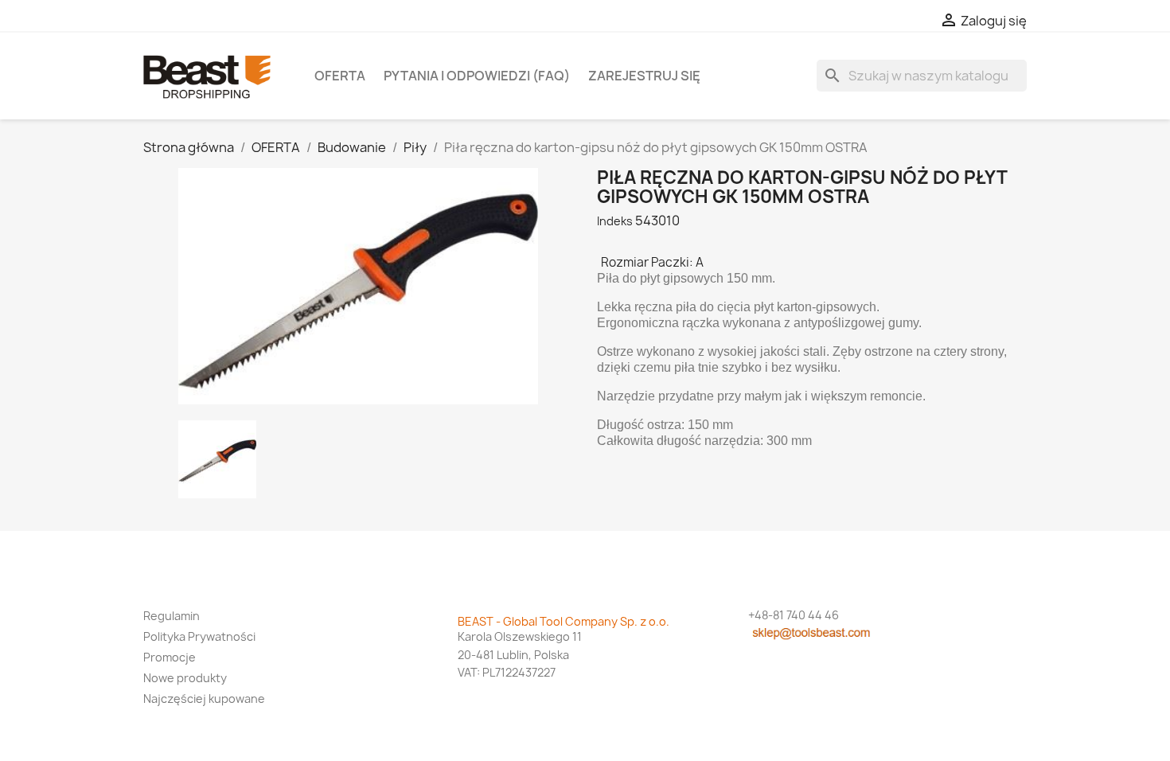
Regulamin (171, 615)
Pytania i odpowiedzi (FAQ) (477, 75)
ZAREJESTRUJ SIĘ (644, 75)
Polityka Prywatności (199, 636)
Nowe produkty (185, 677)
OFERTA (339, 75)
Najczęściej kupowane (204, 698)
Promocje (169, 657)
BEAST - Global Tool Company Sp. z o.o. (563, 621)
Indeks (615, 220)
